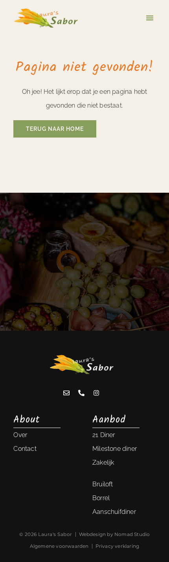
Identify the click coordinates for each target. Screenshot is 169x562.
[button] (150, 18)
